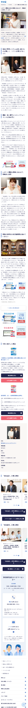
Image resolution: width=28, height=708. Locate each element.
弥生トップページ (7, 661)
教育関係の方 (6, 673)
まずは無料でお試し (12, 380)
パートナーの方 (6, 670)
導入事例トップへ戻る (13, 569)
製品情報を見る (12, 375)
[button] (13, 308)
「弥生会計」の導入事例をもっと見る (13, 511)
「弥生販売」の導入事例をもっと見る (13, 562)
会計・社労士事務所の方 (8, 667)
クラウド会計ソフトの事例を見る (13, 518)
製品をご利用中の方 (7, 664)
